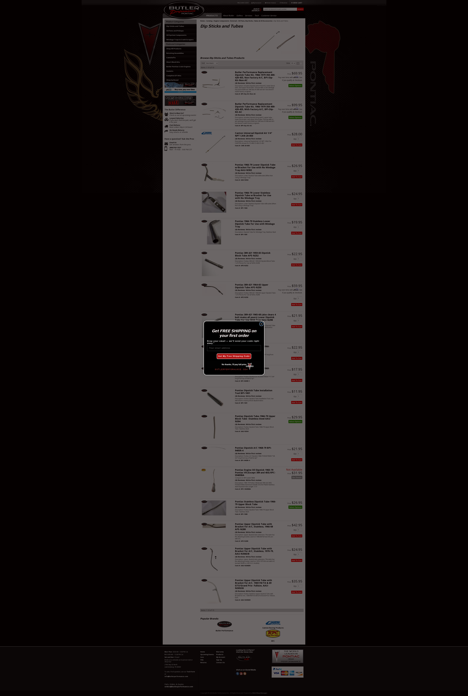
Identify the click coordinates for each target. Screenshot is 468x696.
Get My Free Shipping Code (234, 356)
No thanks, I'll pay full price (234, 364)
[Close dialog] (261, 324)
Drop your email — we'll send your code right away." (233, 342)
